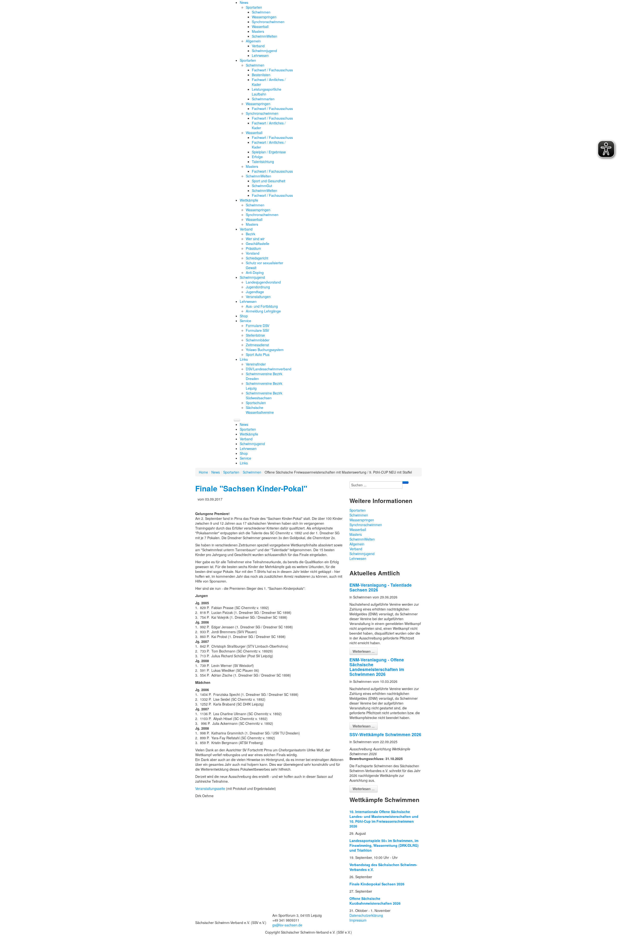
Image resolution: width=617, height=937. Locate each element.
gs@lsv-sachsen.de (287, 925)
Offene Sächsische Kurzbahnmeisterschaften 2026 (375, 901)
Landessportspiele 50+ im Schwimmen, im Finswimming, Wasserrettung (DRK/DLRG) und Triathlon (384, 845)
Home (203, 472)
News (215, 472)
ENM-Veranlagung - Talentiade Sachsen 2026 (380, 587)
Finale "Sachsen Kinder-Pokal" (251, 488)
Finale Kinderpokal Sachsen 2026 (376, 884)
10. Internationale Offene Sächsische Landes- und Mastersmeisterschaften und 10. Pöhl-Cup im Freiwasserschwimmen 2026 (383, 818)
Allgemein (356, 544)
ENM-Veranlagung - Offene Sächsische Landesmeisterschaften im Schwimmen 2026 (376, 667)
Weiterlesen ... (364, 651)
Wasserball (357, 529)
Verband (355, 548)
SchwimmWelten (362, 539)
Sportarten (231, 472)
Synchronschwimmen (365, 524)
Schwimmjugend (362, 553)
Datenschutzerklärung (366, 915)
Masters (355, 534)
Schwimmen (252, 472)
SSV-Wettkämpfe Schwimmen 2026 (385, 734)
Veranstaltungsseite (210, 788)
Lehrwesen (357, 558)
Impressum (358, 920)
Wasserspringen (361, 519)
